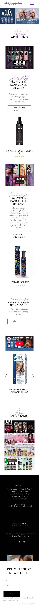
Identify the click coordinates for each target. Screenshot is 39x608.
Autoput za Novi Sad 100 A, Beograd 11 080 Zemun (22, 490)
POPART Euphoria (20, 282)
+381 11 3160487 (22, 496)
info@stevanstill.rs (22, 494)
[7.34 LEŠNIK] (19, 369)
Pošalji (11, 594)
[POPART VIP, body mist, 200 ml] (20, 130)
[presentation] (6, 376)
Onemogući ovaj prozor (28, 604)
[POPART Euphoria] (21, 261)
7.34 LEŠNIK (19, 390)
